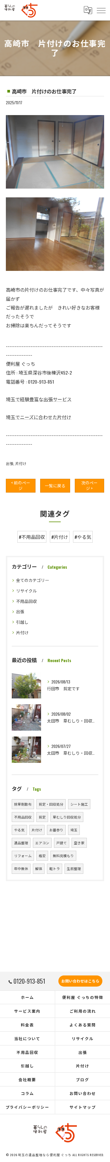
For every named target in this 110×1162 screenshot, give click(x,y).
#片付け (59, 536)
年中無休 (21, 868)
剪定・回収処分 (51, 804)
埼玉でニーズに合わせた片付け (38, 417)
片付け (21, 463)
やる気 (19, 829)
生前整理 (74, 868)
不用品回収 (26, 601)
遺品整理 (21, 842)
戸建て (61, 842)
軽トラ (54, 868)
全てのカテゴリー (32, 580)
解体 (38, 868)
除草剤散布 (23, 804)
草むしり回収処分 (67, 816)
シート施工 (79, 804)
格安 (42, 855)
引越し (22, 622)
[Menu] (101, 10)
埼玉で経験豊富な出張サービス (39, 399)
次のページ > (89, 485)
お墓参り (56, 829)
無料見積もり (63, 855)
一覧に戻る (55, 485)
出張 (9, 463)
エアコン (42, 842)
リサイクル (26, 590)
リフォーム (23, 855)
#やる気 (83, 536)
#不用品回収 (32, 536)
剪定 (42, 816)
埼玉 (73, 829)
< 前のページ (20, 485)
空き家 (79, 842)
